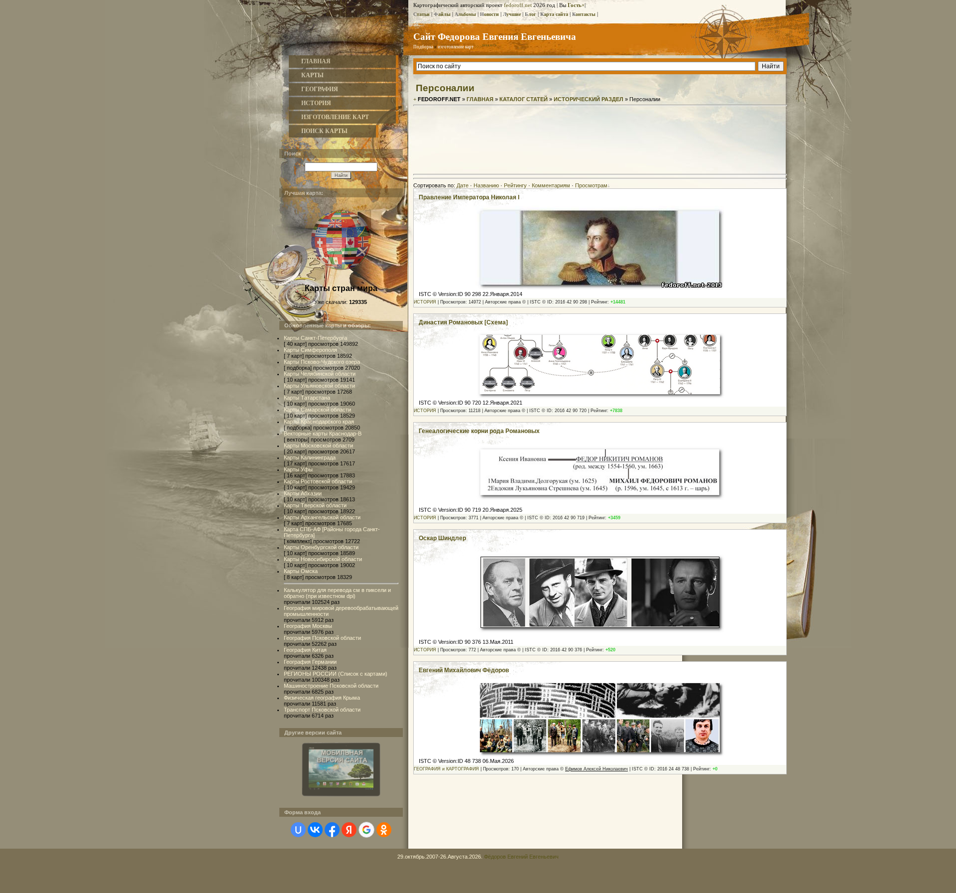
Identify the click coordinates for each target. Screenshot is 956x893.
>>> (486, 46)
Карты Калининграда (310, 457)
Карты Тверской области (315, 505)
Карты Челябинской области (320, 374)
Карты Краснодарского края (319, 422)
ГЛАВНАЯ (316, 61)
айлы (442, 14)
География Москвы (308, 626)
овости (489, 14)
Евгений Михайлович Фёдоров (464, 670)
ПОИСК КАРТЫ (324, 131)
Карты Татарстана (307, 398)
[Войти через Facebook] (332, 829)
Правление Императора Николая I (469, 197)
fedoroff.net (518, 5)
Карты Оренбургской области (321, 547)
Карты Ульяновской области (319, 386)
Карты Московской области (318, 445)
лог (530, 14)
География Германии (310, 662)
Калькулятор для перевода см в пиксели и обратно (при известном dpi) (337, 593)
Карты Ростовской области (318, 481)
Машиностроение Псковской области (331, 686)
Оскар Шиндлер (442, 538)
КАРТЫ (312, 75)
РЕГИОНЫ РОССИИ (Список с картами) (335, 674)
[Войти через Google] (366, 830)
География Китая (305, 650)
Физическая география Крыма (322, 698)
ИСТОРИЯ (316, 103)
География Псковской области (322, 638)
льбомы (465, 14)
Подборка (423, 46)
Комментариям (551, 185)
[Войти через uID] (298, 829)
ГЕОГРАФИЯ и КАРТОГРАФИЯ (446, 768)
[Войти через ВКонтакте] (315, 829)
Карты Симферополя (310, 350)
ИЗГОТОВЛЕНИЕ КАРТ (335, 117)
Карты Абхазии (303, 493)
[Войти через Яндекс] (349, 829)
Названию (486, 185)
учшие (512, 14)
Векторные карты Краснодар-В (322, 434)
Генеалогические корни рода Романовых (479, 431)
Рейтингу (515, 185)
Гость (575, 5)
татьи (421, 14)
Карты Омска (301, 571)
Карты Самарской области (317, 410)
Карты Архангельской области (322, 517)
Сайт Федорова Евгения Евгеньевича (494, 36)
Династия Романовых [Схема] (463, 322)
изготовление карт (456, 46)
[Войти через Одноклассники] (383, 829)
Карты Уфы (298, 469)
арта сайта (554, 14)
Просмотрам (591, 185)
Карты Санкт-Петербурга (315, 338)
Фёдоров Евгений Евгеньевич (521, 857)
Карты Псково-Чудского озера (322, 362)
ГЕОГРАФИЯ (319, 89)
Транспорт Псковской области (322, 710)
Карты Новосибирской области (323, 559)
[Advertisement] (600, 148)
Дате (463, 185)
